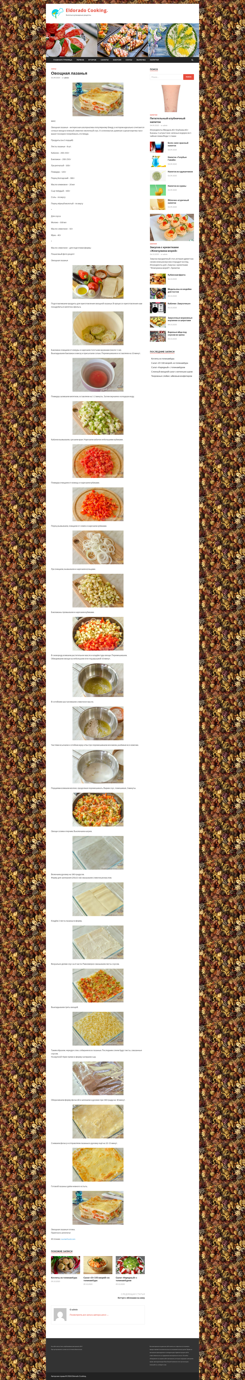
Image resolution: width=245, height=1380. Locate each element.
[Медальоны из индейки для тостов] (158, 298)
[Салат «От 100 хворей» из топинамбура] (98, 1274)
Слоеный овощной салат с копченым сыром (172, 371)
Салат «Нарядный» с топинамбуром (126, 1279)
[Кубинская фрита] (158, 283)
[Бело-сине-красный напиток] (158, 152)
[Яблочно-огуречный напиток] (158, 209)
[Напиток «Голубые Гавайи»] (158, 166)
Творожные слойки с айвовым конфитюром (171, 376)
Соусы (129, 60)
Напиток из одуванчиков (180, 171)
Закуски (117, 60)
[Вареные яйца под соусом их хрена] (158, 341)
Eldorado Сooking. (87, 10)
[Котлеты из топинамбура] (65, 1274)
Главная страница (62, 60)
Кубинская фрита (176, 275)
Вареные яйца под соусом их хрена (177, 333)
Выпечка (141, 60)
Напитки (154, 60)
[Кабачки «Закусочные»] (158, 312)
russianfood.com (68, 1239)
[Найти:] (172, 77)
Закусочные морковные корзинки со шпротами (180, 319)
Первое (80, 60)
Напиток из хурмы (177, 186)
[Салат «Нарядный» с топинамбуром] (130, 1274)
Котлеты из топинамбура (64, 1277)
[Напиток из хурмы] (158, 195)
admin (66, 78)
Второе (92, 60)
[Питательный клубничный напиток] (172, 112)
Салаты (105, 60)
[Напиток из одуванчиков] (158, 180)
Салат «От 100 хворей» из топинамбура (96, 1279)
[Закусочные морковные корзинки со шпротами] (158, 326)
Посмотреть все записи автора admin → (89, 1315)
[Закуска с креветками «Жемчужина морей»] (172, 241)
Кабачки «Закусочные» (179, 303)
